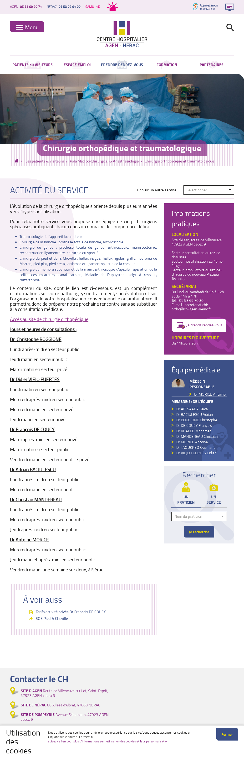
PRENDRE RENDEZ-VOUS (122, 64)
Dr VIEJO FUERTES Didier (196, 452)
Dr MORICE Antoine (210, 394)
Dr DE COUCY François (194, 425)
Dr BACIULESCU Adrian (194, 414)
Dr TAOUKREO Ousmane (195, 447)
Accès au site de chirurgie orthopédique (49, 319)
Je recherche (199, 531)
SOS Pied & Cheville (52, 618)
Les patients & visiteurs (44, 161)
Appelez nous (209, 5)
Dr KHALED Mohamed (193, 430)
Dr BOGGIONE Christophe (196, 420)
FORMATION (167, 64)
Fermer (227, 734)
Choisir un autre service (156, 190)
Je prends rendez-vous (204, 325)
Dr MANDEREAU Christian (197, 436)
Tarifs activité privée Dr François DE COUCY (71, 611)
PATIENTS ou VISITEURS (32, 64)
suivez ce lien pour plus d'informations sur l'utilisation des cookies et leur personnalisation (108, 741)
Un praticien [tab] (186, 499)
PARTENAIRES (212, 64)
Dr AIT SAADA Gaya (192, 409)
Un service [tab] (214, 499)
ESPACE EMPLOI (77, 64)
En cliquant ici (207, 8)
